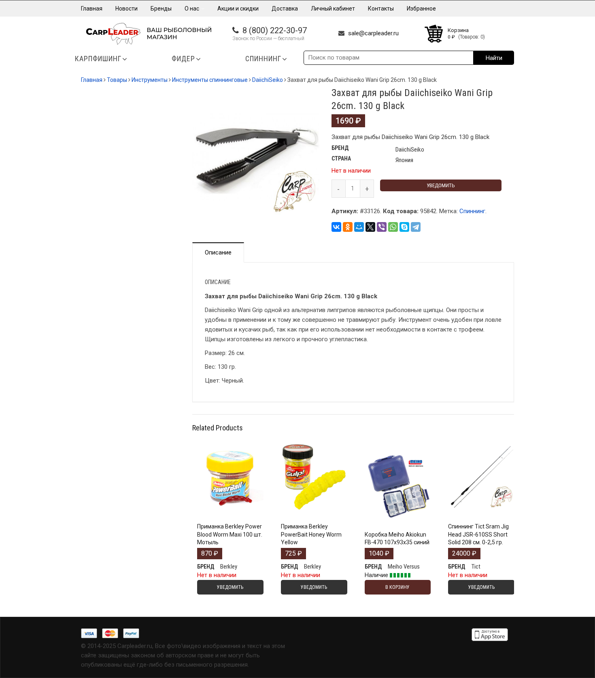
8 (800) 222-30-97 (274, 30)
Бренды (161, 8)
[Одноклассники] (348, 227)
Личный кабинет (333, 8)
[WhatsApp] (393, 227)
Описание (218, 252)
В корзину (397, 516)
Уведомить (441, 185)
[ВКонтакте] (336, 227)
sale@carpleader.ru (373, 33)
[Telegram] (416, 227)
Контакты (381, 8)
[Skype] (404, 227)
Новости (126, 8)
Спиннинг (472, 211)
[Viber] (382, 227)
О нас (192, 8)
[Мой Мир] (359, 227)
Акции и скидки (238, 8)
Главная (91, 8)
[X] (370, 227)
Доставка (285, 8)
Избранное (421, 8)
